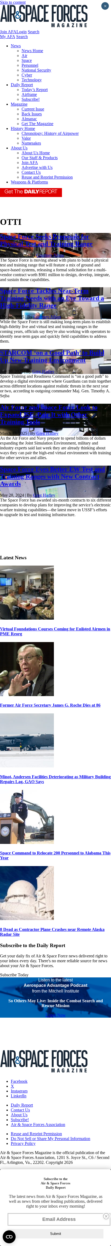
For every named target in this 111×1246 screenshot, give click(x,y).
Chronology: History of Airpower (50, 133)
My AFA (7, 36)
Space (27, 60)
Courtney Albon (50, 255)
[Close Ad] (106, 1216)
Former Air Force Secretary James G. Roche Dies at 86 (50, 705)
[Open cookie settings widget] (9, 1236)
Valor (26, 138)
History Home (23, 128)
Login (21, 31)
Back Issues (32, 114)
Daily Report (22, 84)
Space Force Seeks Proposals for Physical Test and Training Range (46, 240)
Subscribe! (31, 99)
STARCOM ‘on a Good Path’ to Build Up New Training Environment (52, 356)
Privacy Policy (23, 1143)
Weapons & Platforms (29, 182)
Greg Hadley (43, 371)
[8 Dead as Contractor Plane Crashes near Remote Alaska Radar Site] (27, 918)
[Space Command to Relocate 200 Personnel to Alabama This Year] (27, 842)
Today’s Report (35, 89)
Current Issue (33, 109)
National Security (36, 70)
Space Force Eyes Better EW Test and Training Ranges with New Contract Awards (52, 476)
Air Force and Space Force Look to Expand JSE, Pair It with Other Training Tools (49, 414)
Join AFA (8, 31)
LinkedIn (18, 1096)
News (16, 46)
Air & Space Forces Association (38, 1124)
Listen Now (56, 1015)
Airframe (29, 94)
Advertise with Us (37, 167)
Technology (32, 80)
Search (33, 31)
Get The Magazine (37, 123)
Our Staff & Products (40, 157)
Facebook (19, 1081)
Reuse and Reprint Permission (47, 177)
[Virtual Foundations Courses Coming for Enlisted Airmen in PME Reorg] (27, 618)
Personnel (30, 65)
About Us (19, 148)
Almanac (29, 118)
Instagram (19, 1091)
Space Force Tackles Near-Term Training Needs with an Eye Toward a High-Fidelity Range (52, 298)
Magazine (19, 104)
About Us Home (36, 153)
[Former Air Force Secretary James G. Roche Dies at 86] (27, 694)
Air (24, 55)
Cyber (27, 75)
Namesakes (31, 143)
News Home (32, 50)
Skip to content (13, 2)
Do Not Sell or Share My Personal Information (50, 1138)
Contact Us (31, 172)
